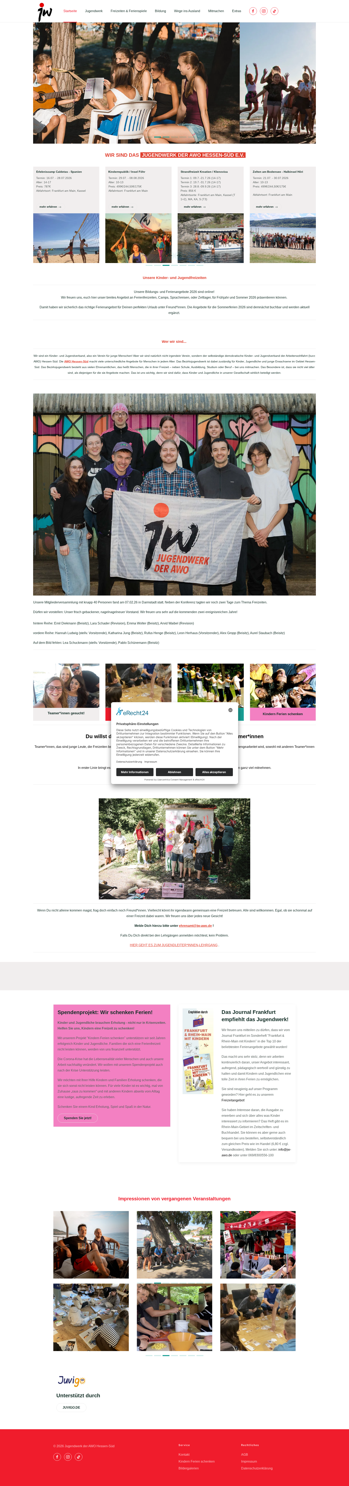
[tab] (149, 137)
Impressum (249, 1461)
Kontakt (184, 1454)
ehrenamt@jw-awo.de (195, 925)
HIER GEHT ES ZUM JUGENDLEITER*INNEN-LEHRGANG (174, 945)
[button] (37, 83)
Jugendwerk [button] (94, 11)
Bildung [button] (160, 11)
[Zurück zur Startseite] (44, 11)
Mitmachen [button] (216, 11)
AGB (244, 1454)
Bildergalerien (189, 1468)
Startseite (70, 11)
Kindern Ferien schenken (197, 1461)
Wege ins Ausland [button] (187, 11)
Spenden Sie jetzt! (77, 1118)
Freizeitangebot (233, 1100)
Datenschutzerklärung (257, 1468)
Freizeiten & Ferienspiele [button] (129, 11)
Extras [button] (236, 11)
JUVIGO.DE (71, 1407)
